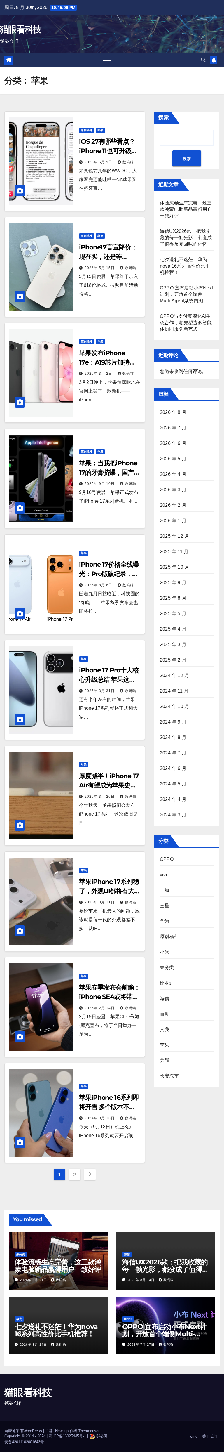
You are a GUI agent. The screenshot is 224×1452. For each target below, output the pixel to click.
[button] (203, 60)
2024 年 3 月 (173, 814)
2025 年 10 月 (174, 567)
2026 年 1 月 (173, 520)
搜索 (163, 117)
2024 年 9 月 (173, 721)
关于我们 (209, 1436)
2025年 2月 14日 (100, 1008)
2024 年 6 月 (173, 768)
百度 (164, 1014)
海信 (164, 998)
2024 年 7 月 (173, 752)
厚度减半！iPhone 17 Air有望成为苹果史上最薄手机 (109, 785)
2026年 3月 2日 (99, 374)
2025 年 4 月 (173, 629)
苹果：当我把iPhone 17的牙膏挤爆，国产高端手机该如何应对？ (109, 472)
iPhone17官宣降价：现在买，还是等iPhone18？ (108, 256)
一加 (164, 890)
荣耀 (164, 1060)
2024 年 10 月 (174, 706)
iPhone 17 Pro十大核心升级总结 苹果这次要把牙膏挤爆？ (108, 679)
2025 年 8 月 (173, 598)
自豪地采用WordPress (23, 1431)
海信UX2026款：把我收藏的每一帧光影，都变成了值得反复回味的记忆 (186, 238)
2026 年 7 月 (173, 427)
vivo (164, 874)
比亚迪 (167, 983)
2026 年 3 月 (173, 489)
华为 (164, 921)
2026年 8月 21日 (34, 1280)
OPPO (167, 859)
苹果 (100, 130)
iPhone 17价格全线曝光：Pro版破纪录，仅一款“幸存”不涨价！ (109, 574)
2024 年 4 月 (173, 799)
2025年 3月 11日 (100, 902)
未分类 (167, 967)
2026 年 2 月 (173, 505)
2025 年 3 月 (173, 644)
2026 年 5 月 (173, 458)
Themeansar (88, 1431)
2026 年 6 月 (173, 443)
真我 (164, 1029)
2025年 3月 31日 (100, 691)
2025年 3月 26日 (100, 796)
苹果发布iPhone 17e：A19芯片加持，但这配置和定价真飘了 (109, 362)
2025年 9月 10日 (100, 484)
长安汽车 (169, 1075)
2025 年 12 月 (174, 536)
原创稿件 (86, 130)
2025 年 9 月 (173, 582)
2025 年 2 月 (173, 660)
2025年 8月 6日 (99, 585)
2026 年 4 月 (173, 474)
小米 (164, 952)
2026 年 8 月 (173, 412)
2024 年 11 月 (174, 690)
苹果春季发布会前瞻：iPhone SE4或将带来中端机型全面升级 (109, 996)
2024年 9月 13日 (100, 1118)
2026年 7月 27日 (141, 1344)
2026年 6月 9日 (99, 162)
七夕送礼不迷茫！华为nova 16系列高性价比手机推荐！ (185, 266)
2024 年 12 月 (174, 675)
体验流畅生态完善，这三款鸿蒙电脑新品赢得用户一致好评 (186, 209)
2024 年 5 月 (173, 783)
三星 (164, 905)
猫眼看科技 (20, 29)
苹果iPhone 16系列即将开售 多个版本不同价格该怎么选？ (109, 1107)
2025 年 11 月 (174, 551)
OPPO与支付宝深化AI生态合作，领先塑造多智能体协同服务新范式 (186, 323)
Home (192, 1436)
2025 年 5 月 (173, 613)
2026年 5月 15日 (100, 268)
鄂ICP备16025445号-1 (67, 1436)
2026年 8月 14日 (141, 1280)
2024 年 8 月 (173, 737)
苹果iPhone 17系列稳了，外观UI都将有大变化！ (109, 891)
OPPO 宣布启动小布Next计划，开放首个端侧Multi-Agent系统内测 (186, 294)
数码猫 (128, 162)
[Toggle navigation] (107, 60)
